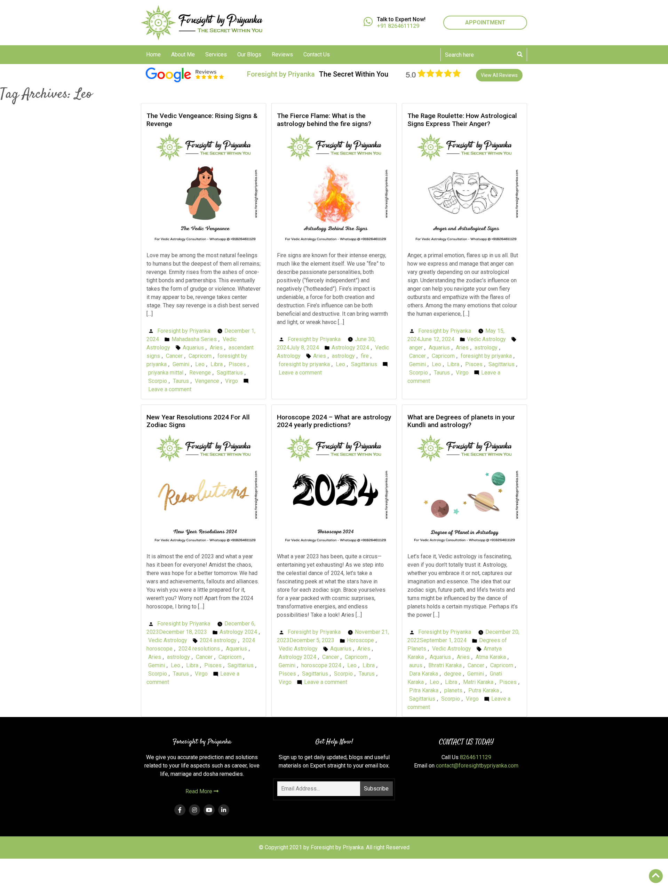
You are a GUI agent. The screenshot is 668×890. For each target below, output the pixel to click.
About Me (183, 54)
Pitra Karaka (423, 690)
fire (365, 356)
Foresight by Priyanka (183, 331)
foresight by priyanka (304, 364)
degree (452, 673)
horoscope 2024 (321, 665)
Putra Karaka (483, 690)
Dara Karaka (423, 673)
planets (453, 690)
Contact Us (316, 54)
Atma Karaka (491, 657)
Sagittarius (230, 372)
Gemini (181, 364)
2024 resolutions (199, 648)
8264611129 (475, 757)
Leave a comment (169, 389)
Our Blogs (249, 54)
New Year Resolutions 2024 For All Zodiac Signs (198, 421)
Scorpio (157, 381)
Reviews (282, 54)
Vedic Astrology (486, 339)
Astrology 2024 (350, 347)
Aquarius (193, 347)
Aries (216, 347)
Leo (200, 364)
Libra (216, 364)
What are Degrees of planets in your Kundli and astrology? (461, 421)
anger (416, 347)
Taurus (181, 381)
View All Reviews (499, 75)
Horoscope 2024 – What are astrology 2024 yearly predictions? (334, 421)
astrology (343, 356)
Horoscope (360, 640)
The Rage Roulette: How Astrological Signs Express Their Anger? (462, 120)
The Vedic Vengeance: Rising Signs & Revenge (201, 120)
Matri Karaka (478, 682)
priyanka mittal (165, 372)
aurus (415, 665)
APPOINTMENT (485, 22)
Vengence (207, 381)
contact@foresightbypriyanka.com (477, 765)
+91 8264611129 (398, 26)
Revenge (200, 372)
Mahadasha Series (194, 339)
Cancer (174, 356)
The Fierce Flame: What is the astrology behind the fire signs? (324, 120)
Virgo (231, 381)
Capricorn (200, 356)
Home (153, 54)
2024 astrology (218, 640)
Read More (199, 791)
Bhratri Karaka (445, 665)
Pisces (237, 364)
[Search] (520, 54)
